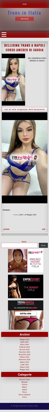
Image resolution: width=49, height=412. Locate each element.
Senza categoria (24, 394)
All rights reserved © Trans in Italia (25, 406)
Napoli (24, 389)
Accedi (25, 4)
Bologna (24, 382)
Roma (24, 392)
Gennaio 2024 (24, 349)
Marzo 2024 (24, 344)
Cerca (24, 241)
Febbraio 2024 (24, 347)
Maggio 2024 (24, 339)
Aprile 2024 (24, 342)
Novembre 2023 (24, 354)
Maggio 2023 (24, 369)
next (44, 229)
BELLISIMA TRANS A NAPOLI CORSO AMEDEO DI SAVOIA (24, 47)
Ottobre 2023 (24, 357)
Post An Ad (24, 18)
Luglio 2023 (24, 364)
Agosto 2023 (24, 362)
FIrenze (24, 384)
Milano (24, 387)
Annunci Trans (24, 379)
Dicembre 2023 (24, 352)
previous (5, 229)
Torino (24, 397)
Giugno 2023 (24, 367)
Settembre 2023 (24, 359)
